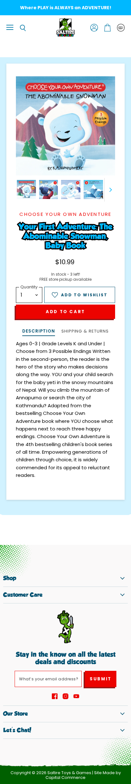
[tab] (38, 332)
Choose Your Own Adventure (65, 214)
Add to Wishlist (84, 295)
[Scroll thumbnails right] (109, 190)
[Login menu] (121, 28)
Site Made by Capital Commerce (83, 775)
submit (101, 679)
